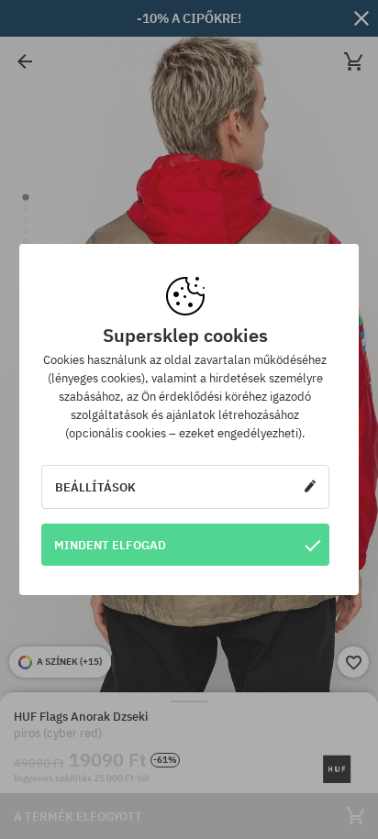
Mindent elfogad (110, 544)
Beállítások (95, 487)
